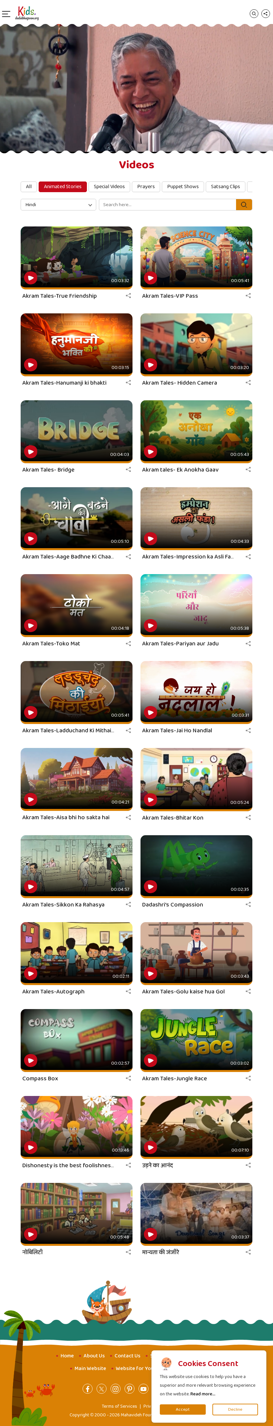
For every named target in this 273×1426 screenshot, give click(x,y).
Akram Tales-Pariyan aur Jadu (180, 643)
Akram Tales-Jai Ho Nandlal (177, 730)
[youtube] (143, 1388)
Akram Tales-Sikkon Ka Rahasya (63, 904)
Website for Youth (137, 1368)
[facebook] (87, 1388)
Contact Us (127, 1356)
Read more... (202, 1394)
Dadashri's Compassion (172, 904)
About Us (94, 1356)
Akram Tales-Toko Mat (51, 643)
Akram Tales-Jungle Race (174, 1078)
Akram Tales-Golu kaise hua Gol (183, 991)
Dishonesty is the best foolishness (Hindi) (77, 1165)
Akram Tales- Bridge (48, 470)
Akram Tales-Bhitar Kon (172, 818)
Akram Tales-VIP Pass (170, 296)
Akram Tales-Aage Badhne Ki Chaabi (69, 556)
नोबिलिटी (32, 1252)
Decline (235, 1409)
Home (67, 1356)
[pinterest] (129, 1388)
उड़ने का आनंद (157, 1165)
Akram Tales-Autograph (53, 991)
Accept (183, 1409)
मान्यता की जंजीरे (160, 1252)
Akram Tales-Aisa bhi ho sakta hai (66, 817)
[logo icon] (27, 13)
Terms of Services (119, 1406)
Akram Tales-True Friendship (59, 296)
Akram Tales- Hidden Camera (179, 383)
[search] (254, 13)
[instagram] (115, 1388)
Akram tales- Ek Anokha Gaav (180, 470)
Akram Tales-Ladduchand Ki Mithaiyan (71, 730)
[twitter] (101, 1388)
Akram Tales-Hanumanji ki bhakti (64, 383)
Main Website (90, 1368)
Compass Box (40, 1078)
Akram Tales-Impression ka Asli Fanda (191, 556)
